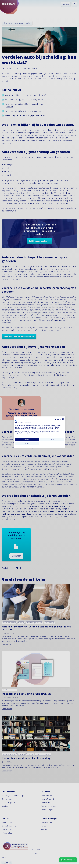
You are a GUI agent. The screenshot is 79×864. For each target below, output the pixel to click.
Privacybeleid (59, 419)
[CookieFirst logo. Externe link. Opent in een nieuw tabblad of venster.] (16, 421)
